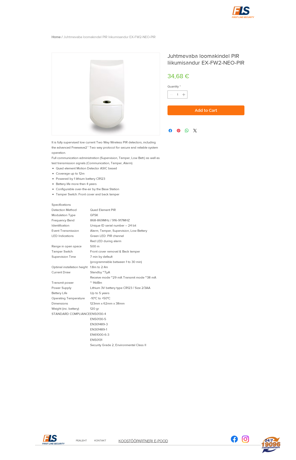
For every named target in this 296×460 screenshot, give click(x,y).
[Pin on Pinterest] (178, 130)
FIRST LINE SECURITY (53, 443)
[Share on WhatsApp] (186, 130)
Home (56, 37)
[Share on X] (195, 130)
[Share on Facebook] (170, 130)
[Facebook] (234, 439)
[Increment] (184, 94)
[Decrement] (171, 94)
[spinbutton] (177, 94)
